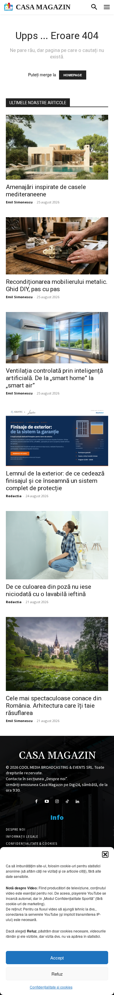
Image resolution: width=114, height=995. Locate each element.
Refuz (57, 974)
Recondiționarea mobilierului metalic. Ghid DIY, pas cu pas (57, 285)
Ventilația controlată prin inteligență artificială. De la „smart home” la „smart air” (54, 378)
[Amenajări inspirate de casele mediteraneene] (57, 147)
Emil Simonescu (19, 202)
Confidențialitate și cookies (51, 986)
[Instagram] (57, 801)
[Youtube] (46, 801)
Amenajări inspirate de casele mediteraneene (46, 190)
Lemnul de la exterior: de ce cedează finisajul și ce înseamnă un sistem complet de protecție (55, 481)
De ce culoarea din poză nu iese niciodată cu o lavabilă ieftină (48, 590)
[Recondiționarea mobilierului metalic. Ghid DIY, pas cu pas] (57, 246)
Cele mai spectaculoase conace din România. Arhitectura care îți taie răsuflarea (53, 705)
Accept (57, 957)
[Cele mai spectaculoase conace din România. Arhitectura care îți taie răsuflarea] (57, 654)
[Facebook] (36, 801)
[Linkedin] (77, 801)
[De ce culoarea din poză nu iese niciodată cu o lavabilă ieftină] (57, 545)
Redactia (14, 496)
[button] (105, 854)
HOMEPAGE (72, 75)
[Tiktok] (67, 801)
